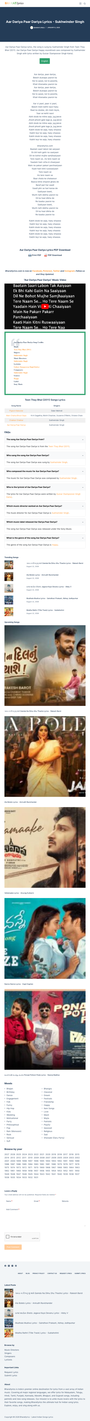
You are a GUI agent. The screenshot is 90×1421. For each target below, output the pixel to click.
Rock (9, 1134)
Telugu (79, 1392)
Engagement (12, 1098)
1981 (47, 1164)
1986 (18, 1164)
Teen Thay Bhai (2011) (22, 349)
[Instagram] (12, 1266)
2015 (77, 1154)
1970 (36, 1167)
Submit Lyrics (80, 1273)
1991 (65, 1161)
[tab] (44, 61)
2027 (6, 1154)
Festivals (48, 1098)
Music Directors (11, 1350)
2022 (36, 1154)
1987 (12, 1164)
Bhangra (48, 1088)
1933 (24, 1177)
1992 (59, 1161)
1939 (65, 1174)
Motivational (12, 1118)
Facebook (37, 271)
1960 (18, 1171)
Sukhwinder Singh (21, 355)
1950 (77, 1171)
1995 (42, 1161)
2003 (71, 1157)
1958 (30, 1171)
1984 (30, 1164)
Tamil (13, 1396)
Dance (10, 1095)
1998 (24, 1161)
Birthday (11, 1092)
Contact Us (52, 1273)
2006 (53, 1157)
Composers (9, 1356)
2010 (30, 1157)
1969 (42, 1167)
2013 (12, 1157)
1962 (6, 1171)
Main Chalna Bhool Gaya (16, 415)
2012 (18, 1157)
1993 (53, 1161)
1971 (30, 1167)
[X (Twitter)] (9, 1266)
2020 (47, 1154)
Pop (8, 1128)
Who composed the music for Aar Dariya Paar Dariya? (32, 471)
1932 (30, 1177)
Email (37, 1201)
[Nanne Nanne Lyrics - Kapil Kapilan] (44, 938)
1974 (12, 1167)
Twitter (56, 271)
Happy (16, 378)
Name (9, 1201)
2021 (42, 1154)
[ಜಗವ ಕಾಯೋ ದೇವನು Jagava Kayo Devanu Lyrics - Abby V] (8, 588)
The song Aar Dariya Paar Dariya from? (25, 439)
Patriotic (48, 1121)
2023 (30, 1154)
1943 (42, 1174)
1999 (18, 1161)
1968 (47, 1167)
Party (9, 1121)
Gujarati (59, 1396)
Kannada (29, 1396)
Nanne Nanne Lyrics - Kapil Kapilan (18, 984)
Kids (9, 1111)
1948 (12, 1174)
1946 (24, 1174)
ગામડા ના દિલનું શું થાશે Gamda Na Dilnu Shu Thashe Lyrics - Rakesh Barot (54, 563)
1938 (71, 1174)
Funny (9, 1105)
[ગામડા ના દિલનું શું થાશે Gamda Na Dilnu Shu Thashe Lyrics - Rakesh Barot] (8, 564)
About (20, 1273)
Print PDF (36, 255)
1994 (47, 1161)
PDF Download (54, 255)
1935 (12, 1177)
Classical (48, 1092)
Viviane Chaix (77, 415)
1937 (77, 1174)
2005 (59, 1157)
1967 (53, 1167)
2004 (65, 1157)
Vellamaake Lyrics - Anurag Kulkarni (19, 893)
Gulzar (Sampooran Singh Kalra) (26, 367)
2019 (53, 1154)
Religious (48, 1131)
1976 (77, 1164)
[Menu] (80, 3)
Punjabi (20, 1396)
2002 (77, 1157)
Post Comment (13, 1247)
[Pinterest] (16, 1266)
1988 (6, 1164)
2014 (6, 1157)
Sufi (8, 1141)
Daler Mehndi (56, 411)
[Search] (85, 3)
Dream (47, 1095)
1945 (30, 1174)
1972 (24, 1167)
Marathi (38, 1396)
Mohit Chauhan (49, 415)
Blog (28, 1273)
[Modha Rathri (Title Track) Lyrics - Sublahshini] (8, 611)
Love (46, 1111)
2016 (71, 1154)
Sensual (10, 1138)
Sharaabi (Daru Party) (54, 1138)
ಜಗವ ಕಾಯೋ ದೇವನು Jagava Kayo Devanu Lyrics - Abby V (48, 587)
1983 (36, 1164)
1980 (53, 1164)
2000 (12, 1161)
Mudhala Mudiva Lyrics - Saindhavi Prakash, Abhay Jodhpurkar (52, 598)
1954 (53, 1171)
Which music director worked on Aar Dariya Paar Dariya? (34, 506)
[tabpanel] (44, 153)
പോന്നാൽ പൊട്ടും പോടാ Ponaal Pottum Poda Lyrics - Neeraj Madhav (32, 1075)
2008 (42, 1157)
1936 (6, 1177)
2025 (18, 1154)
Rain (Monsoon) (14, 1131)
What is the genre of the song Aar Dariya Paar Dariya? (32, 538)
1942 (47, 1174)
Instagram (70, 271)
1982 (42, 1164)
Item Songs (49, 1108)
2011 (24, 1157)
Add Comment (12, 1209)
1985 (24, 1164)
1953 (59, 1171)
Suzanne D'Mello (63, 415)
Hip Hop (10, 1108)
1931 (36, 1177)
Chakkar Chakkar (16, 420)
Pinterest (47, 271)
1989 (77, 1161)
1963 (77, 1167)
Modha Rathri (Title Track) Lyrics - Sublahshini (45, 610)
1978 (65, 1164)
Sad (46, 1134)
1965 (65, 1167)
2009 (36, 1157)
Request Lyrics (66, 1273)
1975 (6, 1167)
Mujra (46, 1118)
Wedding (11, 1115)
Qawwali (48, 1128)
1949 (6, 1174)
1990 (71, 1161)
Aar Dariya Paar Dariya (16, 425)
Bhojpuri (47, 1396)
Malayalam (70, 1392)
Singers (7, 1353)
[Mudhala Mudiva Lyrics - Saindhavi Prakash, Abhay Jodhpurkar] (8, 600)
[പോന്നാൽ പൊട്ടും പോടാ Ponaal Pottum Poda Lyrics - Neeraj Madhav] (44, 1029)
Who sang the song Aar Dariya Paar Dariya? (27, 455)
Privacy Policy (39, 1273)
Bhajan (10, 1088)
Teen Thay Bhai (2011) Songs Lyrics (45, 399)
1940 (59, 1174)
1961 (12, 1171)
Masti (46, 1115)
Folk (8, 1102)
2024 (24, 1154)
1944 (36, 1174)
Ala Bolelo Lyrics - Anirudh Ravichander (42, 575)
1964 (71, 1167)
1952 (65, 1171)
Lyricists (8, 1360)
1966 (59, 1167)
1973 (18, 1167)
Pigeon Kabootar (16, 411)
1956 (42, 1171)
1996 (36, 1161)
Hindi (6, 1396)
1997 (30, 1161)
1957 (36, 1171)
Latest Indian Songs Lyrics (42, 1417)
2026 (12, 1154)
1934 (18, 1177)
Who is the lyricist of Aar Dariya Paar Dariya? (28, 487)
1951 (71, 1171)
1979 (59, 1164)
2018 (59, 1154)
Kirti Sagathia (36, 415)
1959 (24, 1171)
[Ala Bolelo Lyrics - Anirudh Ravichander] (8, 576)
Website (65, 1201)
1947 (18, 1174)
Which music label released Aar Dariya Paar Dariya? (31, 522)
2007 (47, 1157)
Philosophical (13, 1125)
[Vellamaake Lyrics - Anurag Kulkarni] (44, 847)
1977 (71, 1164)
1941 (53, 1174)
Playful (47, 1125)
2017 (65, 1154)
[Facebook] (5, 1266)
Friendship (49, 1102)
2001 (6, 1161)
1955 (47, 1171)
